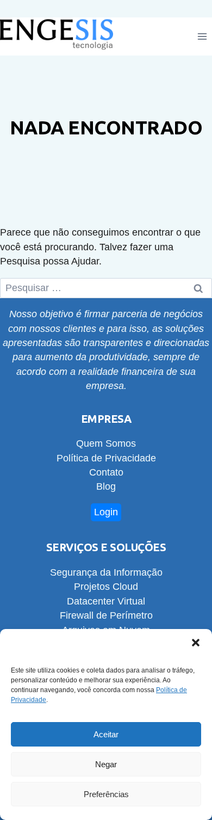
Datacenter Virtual (106, 601)
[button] (195, 642)
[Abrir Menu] (202, 36)
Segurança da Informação (106, 572)
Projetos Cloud (106, 586)
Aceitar (106, 734)
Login (106, 512)
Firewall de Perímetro (106, 615)
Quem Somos (106, 443)
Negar (106, 764)
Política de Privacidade (106, 458)
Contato (106, 472)
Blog (106, 486)
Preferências (106, 794)
